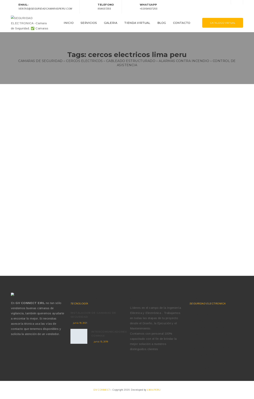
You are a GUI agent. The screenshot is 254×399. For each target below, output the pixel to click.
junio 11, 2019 (22, 242)
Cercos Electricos (61, 208)
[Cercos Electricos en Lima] (67, 148)
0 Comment (20, 208)
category (43, 208)
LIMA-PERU (154, 389)
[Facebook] (12, 346)
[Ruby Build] (13, 294)
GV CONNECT (101, 389)
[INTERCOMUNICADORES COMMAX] (78, 336)
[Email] (29, 346)
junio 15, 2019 (101, 341)
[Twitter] (21, 346)
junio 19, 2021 (80, 323)
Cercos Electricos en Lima (35, 202)
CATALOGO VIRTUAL (222, 22)
